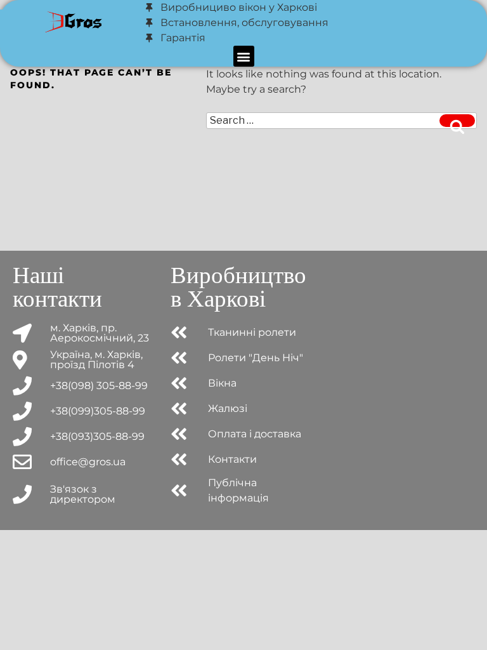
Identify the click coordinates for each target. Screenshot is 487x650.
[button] (243, 56)
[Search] (457, 120)
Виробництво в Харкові (238, 287)
